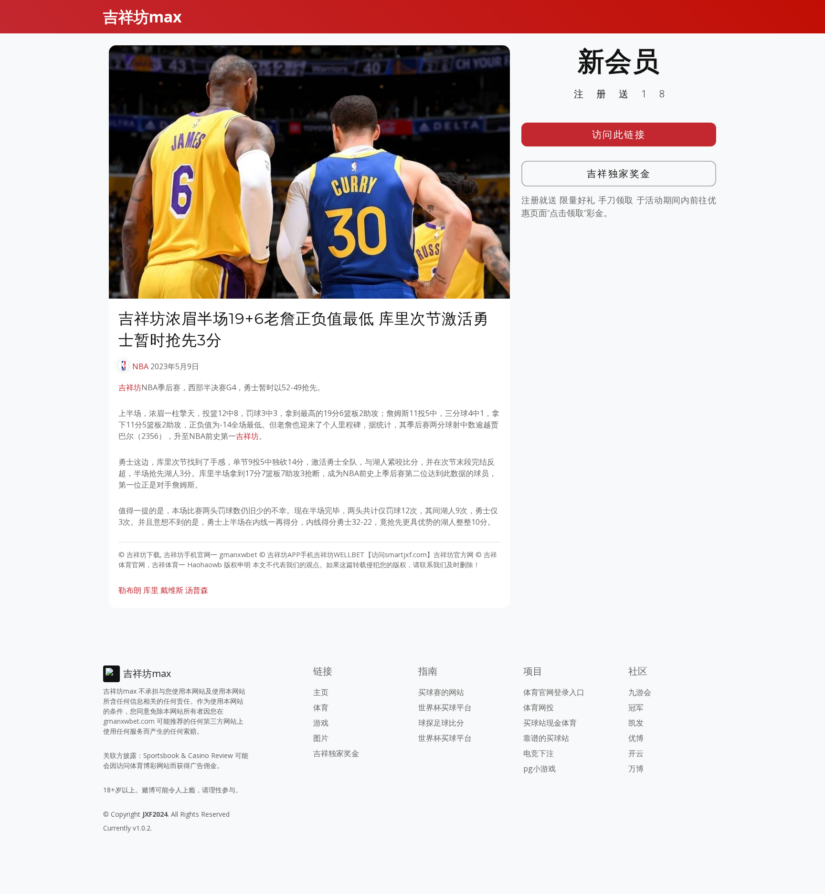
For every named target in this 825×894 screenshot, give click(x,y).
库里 (151, 590)
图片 (320, 738)
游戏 (320, 722)
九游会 (639, 692)
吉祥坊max (142, 16)
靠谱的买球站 (546, 738)
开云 (636, 753)
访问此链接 (619, 134)
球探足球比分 (441, 722)
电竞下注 (538, 753)
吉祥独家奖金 (619, 173)
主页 (320, 692)
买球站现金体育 (550, 722)
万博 (636, 768)
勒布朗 (129, 590)
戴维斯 (171, 590)
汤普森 (196, 590)
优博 (636, 738)
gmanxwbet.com (129, 721)
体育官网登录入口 (553, 692)
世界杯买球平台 (445, 707)
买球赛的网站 (441, 692)
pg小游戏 (539, 768)
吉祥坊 (129, 387)
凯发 (636, 722)
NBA (140, 366)
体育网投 (538, 707)
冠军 (636, 707)
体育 (320, 707)
